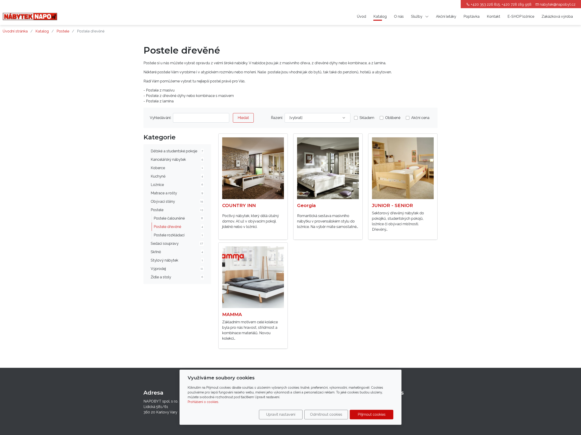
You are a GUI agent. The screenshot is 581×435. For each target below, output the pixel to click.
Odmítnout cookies (326, 414)
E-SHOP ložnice (520, 16)
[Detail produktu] (253, 168)
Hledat (243, 118)
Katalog (380, 16)
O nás (399, 16)
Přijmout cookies (372, 414)
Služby (417, 16)
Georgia (306, 205)
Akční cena (420, 118)
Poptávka (471, 16)
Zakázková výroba (557, 16)
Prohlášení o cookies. (203, 402)
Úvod (361, 16)
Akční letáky (446, 16)
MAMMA (232, 314)
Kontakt (493, 16)
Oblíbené (392, 118)
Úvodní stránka (15, 31)
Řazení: (277, 118)
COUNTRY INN (239, 205)
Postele (63, 31)
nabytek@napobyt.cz (558, 4)
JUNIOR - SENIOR (392, 205)
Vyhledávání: (160, 118)
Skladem (366, 118)
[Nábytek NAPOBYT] (30, 16)
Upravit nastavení (280, 414)
